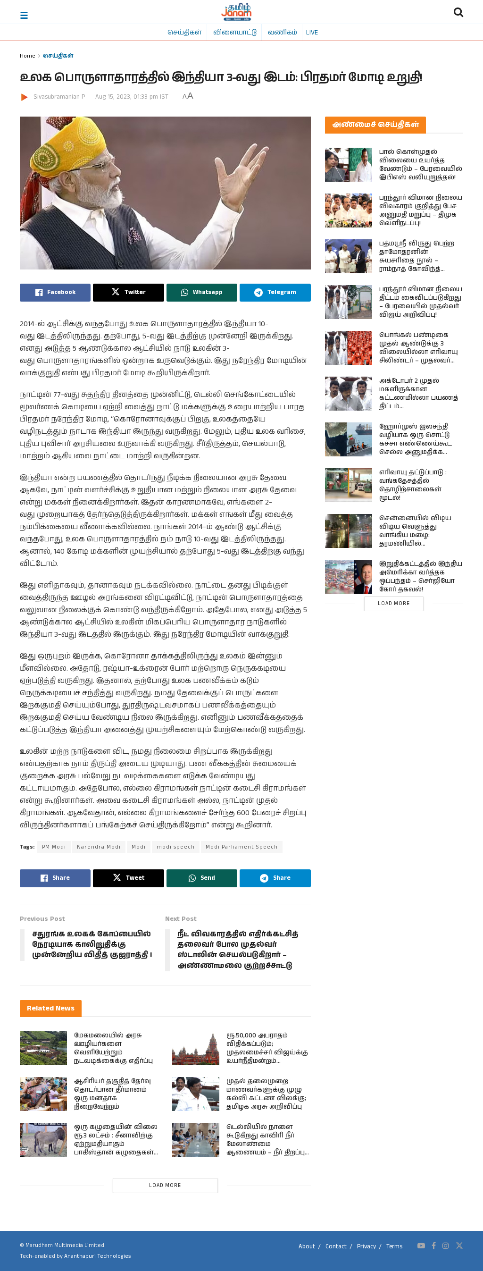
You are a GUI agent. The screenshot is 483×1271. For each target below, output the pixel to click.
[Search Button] (458, 12)
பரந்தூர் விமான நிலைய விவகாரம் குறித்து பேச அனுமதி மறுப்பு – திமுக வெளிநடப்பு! (420, 210)
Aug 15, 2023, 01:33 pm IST (131, 97)
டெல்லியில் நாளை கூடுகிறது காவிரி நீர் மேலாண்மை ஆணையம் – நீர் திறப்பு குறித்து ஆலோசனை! (265, 1144)
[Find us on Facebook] (434, 1246)
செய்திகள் (184, 32)
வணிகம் (282, 32)
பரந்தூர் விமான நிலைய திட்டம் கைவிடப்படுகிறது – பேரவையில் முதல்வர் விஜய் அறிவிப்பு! (420, 302)
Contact (336, 1246)
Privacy (366, 1246)
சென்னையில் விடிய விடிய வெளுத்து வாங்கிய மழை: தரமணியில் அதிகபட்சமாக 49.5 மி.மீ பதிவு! (417, 539)
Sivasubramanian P (59, 97)
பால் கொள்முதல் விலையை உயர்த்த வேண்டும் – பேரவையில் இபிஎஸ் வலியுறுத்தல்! (420, 164)
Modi (139, 847)
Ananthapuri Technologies (97, 1256)
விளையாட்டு (235, 32)
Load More (165, 1185)
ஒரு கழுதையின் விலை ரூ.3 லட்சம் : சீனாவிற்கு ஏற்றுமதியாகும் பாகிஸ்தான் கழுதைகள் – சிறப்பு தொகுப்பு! (116, 1144)
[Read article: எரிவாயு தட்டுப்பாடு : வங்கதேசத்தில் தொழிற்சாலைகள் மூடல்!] (348, 485)
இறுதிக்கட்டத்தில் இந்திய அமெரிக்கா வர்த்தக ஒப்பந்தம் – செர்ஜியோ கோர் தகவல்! (420, 576)
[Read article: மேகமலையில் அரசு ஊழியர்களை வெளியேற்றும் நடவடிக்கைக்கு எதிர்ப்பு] (43, 1048)
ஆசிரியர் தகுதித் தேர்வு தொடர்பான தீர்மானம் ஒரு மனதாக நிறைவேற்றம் (112, 1094)
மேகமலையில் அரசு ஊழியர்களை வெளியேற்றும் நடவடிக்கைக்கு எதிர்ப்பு (113, 1048)
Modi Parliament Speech (242, 847)
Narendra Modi (99, 847)
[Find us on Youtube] (421, 1246)
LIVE (312, 32)
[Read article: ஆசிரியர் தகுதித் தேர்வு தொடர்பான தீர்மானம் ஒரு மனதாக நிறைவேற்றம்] (43, 1094)
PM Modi (54, 847)
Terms (394, 1246)
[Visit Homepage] (236, 11)
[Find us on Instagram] (445, 1246)
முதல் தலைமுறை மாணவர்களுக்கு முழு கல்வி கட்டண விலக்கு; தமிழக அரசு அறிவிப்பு (266, 1094)
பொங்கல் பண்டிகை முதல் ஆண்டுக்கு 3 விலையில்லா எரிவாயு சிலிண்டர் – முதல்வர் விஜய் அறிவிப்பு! (418, 352)
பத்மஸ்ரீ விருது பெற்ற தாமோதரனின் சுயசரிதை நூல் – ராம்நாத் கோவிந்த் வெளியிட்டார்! (416, 260)
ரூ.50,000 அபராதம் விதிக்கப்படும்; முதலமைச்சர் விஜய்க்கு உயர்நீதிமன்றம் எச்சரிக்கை (267, 1052)
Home (27, 55)
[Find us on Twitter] (459, 1246)
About (307, 1246)
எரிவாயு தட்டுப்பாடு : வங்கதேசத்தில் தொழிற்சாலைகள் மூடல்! (413, 485)
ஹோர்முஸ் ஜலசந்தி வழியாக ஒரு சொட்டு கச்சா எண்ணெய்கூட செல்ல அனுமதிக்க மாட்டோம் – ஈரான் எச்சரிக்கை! (415, 448)
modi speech (176, 847)
